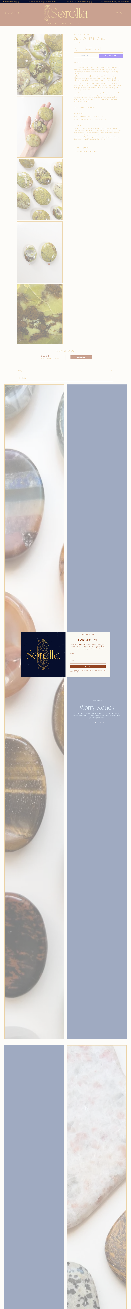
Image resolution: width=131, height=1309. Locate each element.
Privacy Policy (96, 670)
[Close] (107, 635)
